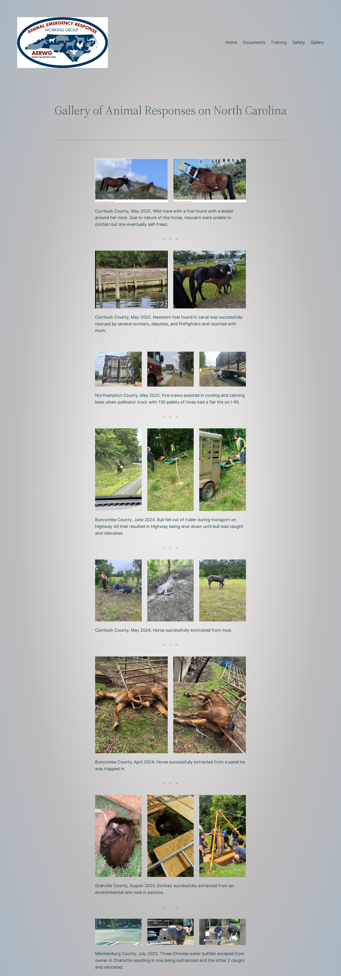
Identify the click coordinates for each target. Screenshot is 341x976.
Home (231, 42)
